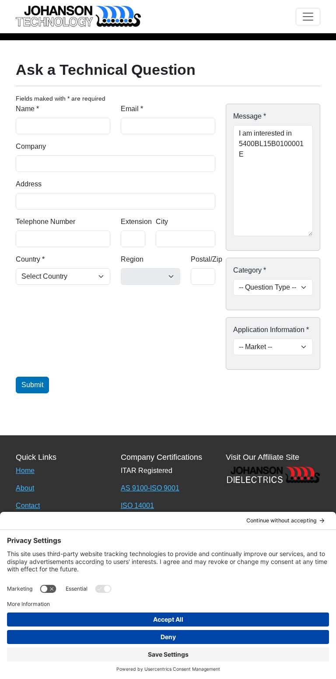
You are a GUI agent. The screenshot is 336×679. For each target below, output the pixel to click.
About (25, 488)
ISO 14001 (137, 505)
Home (25, 470)
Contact (28, 505)
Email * (132, 108)
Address (29, 184)
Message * (249, 116)
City (162, 221)
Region (132, 259)
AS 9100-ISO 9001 (150, 488)
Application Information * (271, 329)
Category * (249, 270)
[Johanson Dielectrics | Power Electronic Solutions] (273, 474)
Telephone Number (45, 221)
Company (31, 146)
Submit (32, 384)
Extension (136, 221)
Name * (27, 108)
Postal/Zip (206, 259)
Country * (30, 259)
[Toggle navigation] (308, 16)
